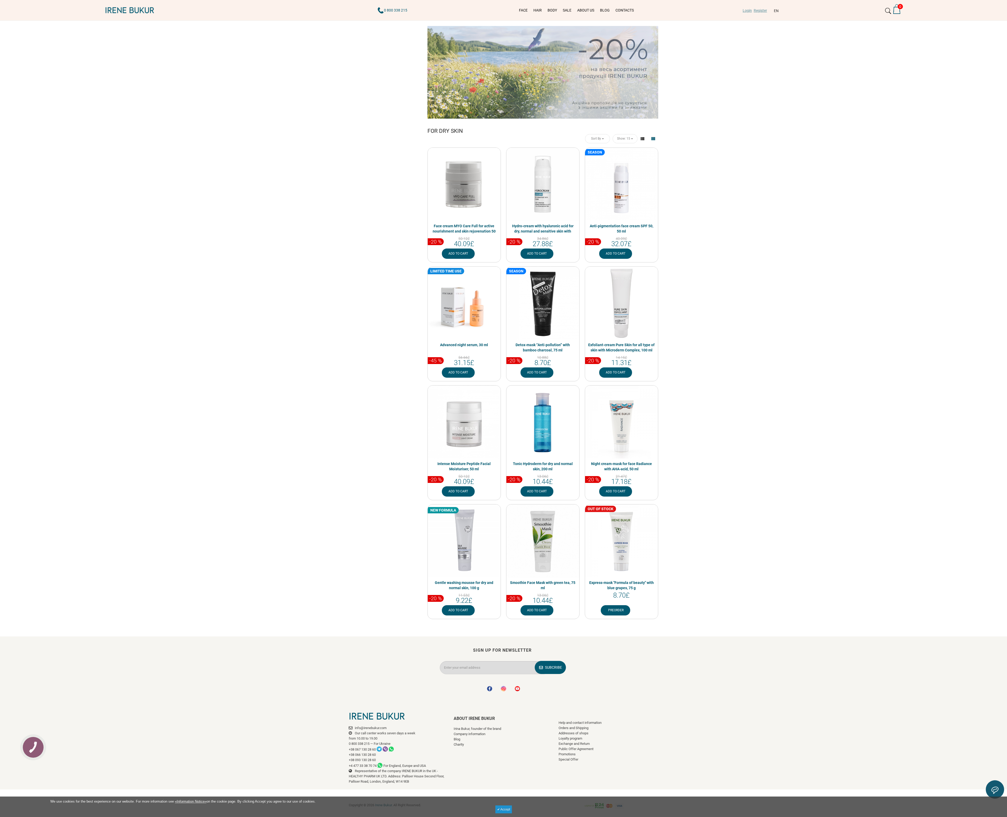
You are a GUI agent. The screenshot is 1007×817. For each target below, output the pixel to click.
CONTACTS (624, 10)
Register (760, 10)
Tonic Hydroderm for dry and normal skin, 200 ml (543, 466)
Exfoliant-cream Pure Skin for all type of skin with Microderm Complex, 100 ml (621, 347)
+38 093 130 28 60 (362, 760)
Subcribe (553, 667)
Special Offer (568, 759)
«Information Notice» (190, 801)
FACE (523, 10)
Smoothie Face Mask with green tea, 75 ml (542, 585)
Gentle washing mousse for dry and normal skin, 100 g (464, 585)
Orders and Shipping (573, 728)
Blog (457, 739)
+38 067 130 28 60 (362, 749)
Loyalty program (570, 738)
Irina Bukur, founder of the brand (477, 729)
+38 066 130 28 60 (362, 755)
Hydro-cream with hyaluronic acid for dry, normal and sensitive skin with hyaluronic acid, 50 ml (543, 231)
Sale (567, 10)
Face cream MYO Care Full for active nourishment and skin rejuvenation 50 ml (464, 231)
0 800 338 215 (395, 10)
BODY (552, 10)
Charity (459, 744)
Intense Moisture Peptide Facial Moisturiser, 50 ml (464, 466)
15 (624, 138)
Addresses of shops (573, 733)
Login (747, 10)
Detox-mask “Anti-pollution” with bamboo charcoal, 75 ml (543, 347)
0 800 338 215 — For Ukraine (369, 744)
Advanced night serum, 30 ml (464, 345)
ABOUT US (585, 10)
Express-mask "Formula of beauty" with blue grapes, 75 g (621, 585)
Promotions (567, 754)
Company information (469, 734)
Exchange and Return (574, 744)
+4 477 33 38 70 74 (363, 766)
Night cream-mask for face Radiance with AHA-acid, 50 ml (621, 466)
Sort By (596, 138)
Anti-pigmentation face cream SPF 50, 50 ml (621, 228)
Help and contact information (580, 723)
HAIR (537, 10)
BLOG (605, 10)
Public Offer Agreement (576, 749)
